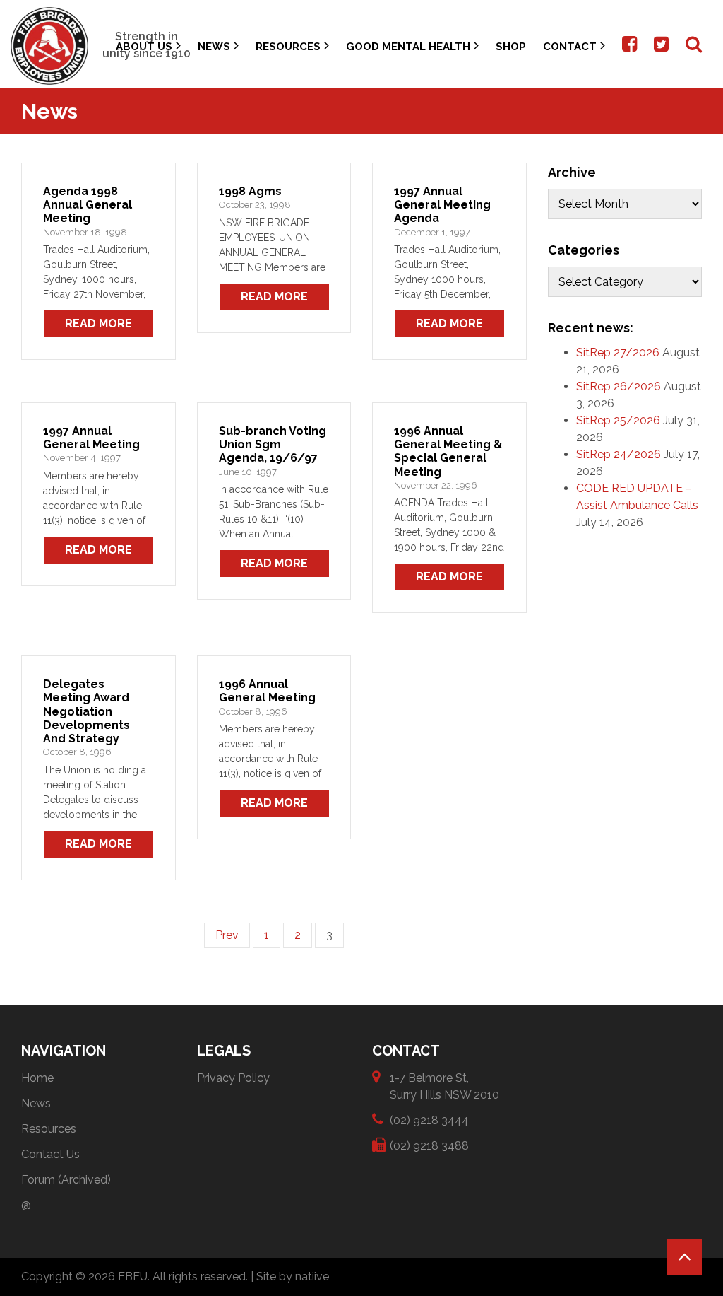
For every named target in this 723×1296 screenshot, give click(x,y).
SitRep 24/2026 (618, 454)
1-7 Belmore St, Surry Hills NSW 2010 (444, 1086)
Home (37, 1078)
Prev (227, 935)
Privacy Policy (233, 1078)
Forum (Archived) (66, 1179)
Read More (98, 323)
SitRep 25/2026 (618, 420)
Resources (288, 46)
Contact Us (50, 1154)
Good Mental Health (408, 46)
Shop (511, 46)
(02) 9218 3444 (429, 1120)
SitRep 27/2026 (617, 352)
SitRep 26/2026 (618, 386)
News (214, 46)
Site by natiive (292, 1276)
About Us (144, 46)
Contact (570, 46)
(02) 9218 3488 (429, 1145)
